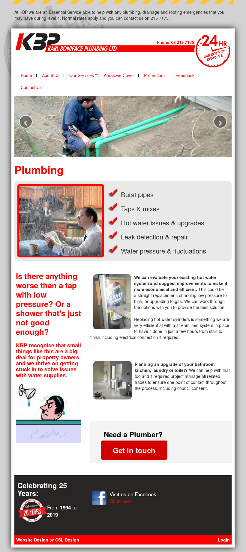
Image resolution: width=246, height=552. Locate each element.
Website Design (32, 540)
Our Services (81, 75)
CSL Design (67, 540)
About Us (50, 75)
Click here (121, 501)
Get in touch (134, 450)
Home (26, 75)
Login (224, 540)
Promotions (155, 75)
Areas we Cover (119, 75)
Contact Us (31, 87)
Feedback (185, 75)
